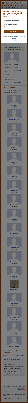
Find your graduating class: (10, 24)
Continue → (14, 31)
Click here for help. (18, 40)
